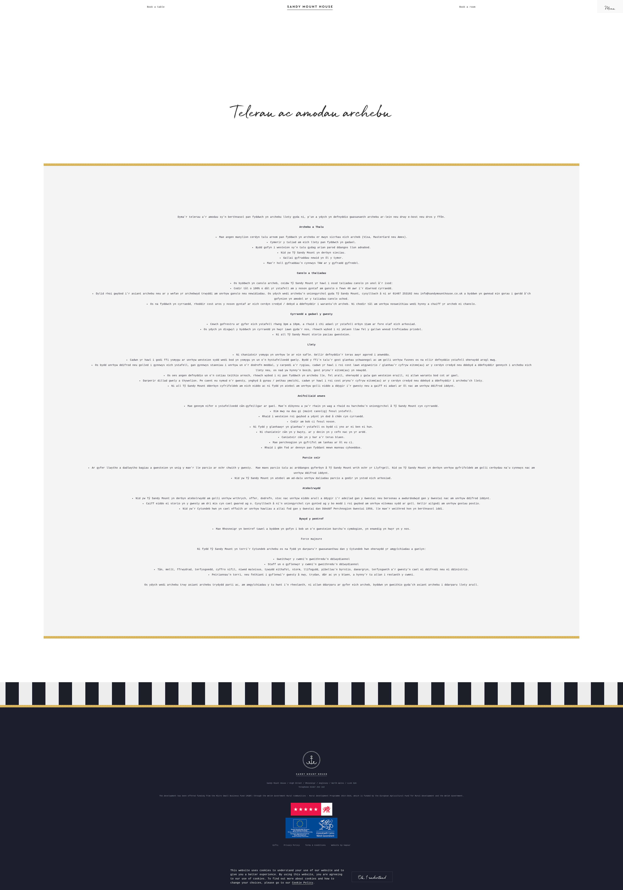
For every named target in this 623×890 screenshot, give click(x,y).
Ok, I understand (372, 877)
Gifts (275, 845)
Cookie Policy (302, 882)
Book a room (467, 7)
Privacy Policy (292, 845)
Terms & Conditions (315, 845)
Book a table (156, 7)
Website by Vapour (340, 845)
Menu (610, 8)
